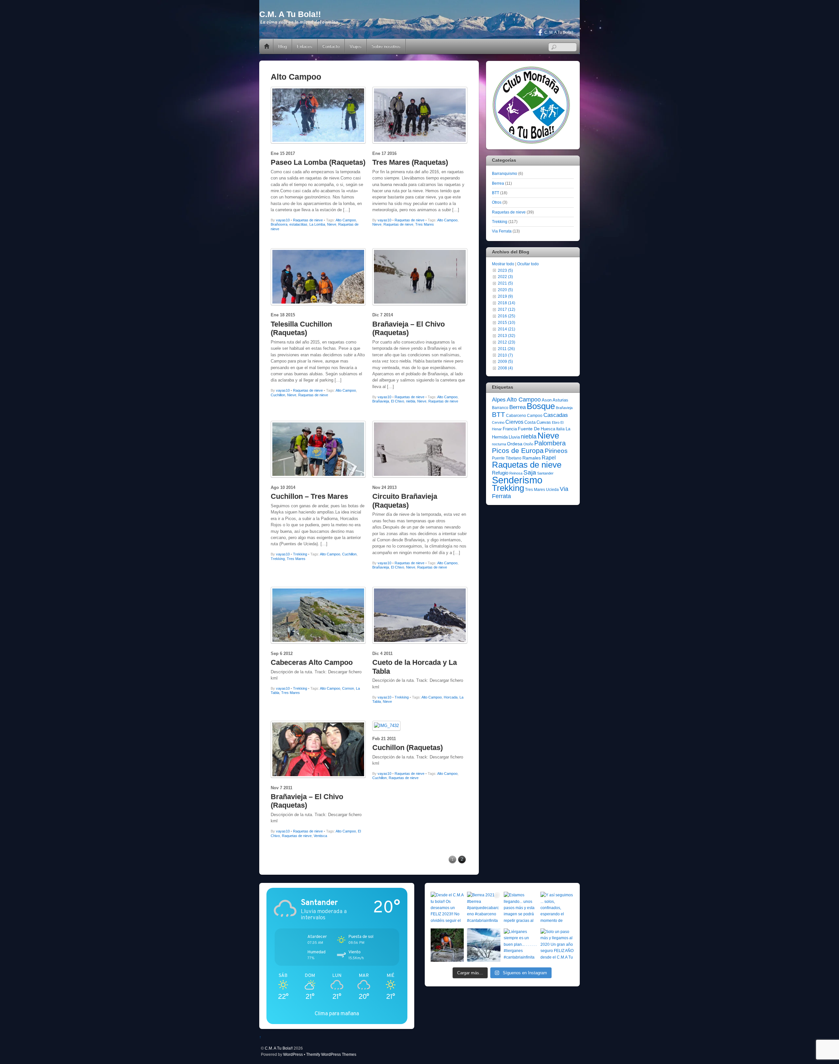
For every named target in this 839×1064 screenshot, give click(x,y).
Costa (530, 422)
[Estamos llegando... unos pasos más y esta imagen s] (520, 908)
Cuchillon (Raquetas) (407, 747)
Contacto (331, 46)
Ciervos (514, 422)
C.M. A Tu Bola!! (279, 1048)
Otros (496, 202)
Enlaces (304, 46)
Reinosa (515, 473)
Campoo (534, 415)
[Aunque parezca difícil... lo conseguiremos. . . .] (447, 945)
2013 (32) (506, 335)
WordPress (293, 1054)
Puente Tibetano (506, 458)
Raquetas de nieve (308, 220)
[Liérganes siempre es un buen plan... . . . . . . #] (520, 945)
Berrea (498, 183)
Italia (560, 429)
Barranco (500, 407)
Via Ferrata (502, 231)
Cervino (498, 422)
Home (266, 46)
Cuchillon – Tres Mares (309, 496)
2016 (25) (506, 316)
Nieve (331, 224)
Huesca (548, 428)
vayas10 (283, 220)
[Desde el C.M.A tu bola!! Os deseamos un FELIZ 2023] (447, 908)
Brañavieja (380, 401)
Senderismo (517, 480)
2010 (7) (505, 355)
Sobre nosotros (386, 46)
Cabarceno (516, 415)
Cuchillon (278, 395)
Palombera (550, 443)
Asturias (560, 400)
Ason (547, 400)
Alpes (499, 400)
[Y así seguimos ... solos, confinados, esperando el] (557, 908)
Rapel (549, 457)
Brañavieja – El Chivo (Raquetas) (408, 328)
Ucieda (552, 489)
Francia (510, 428)
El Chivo (397, 401)
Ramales (531, 457)
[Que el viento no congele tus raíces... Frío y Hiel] (483, 945)
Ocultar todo (528, 264)
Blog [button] (282, 46)
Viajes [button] (355, 46)
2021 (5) (505, 283)
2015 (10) (506, 322)
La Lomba (317, 224)
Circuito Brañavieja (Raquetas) (404, 500)
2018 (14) (506, 303)
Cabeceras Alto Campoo (312, 662)
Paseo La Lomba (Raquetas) (318, 162)
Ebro (555, 422)
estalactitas (298, 224)
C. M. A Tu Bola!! (558, 32)
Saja (529, 472)
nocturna (499, 444)
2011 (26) (506, 348)
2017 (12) (506, 309)
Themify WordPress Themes (331, 1054)
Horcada (451, 697)
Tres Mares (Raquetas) (410, 162)
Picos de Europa (518, 451)
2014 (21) (506, 329)
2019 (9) (505, 296)
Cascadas (555, 415)
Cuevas (544, 422)
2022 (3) (505, 276)
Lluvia (514, 437)
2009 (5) (505, 361)
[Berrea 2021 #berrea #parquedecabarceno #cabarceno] (483, 908)
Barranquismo (504, 173)
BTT (495, 193)
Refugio (500, 473)
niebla (410, 401)
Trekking (300, 554)
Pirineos (556, 450)
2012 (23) (506, 342)
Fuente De (529, 428)
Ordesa (514, 443)
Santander (545, 473)
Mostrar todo (503, 264)
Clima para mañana (337, 1013)
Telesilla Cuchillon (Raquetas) (301, 328)
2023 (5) (505, 270)
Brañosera (279, 224)
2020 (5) (505, 290)
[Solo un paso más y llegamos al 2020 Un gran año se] (557, 945)
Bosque (541, 406)
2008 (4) (505, 368)
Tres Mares (424, 224)
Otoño (528, 444)
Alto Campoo (346, 220)
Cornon (348, 688)
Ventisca (320, 836)
